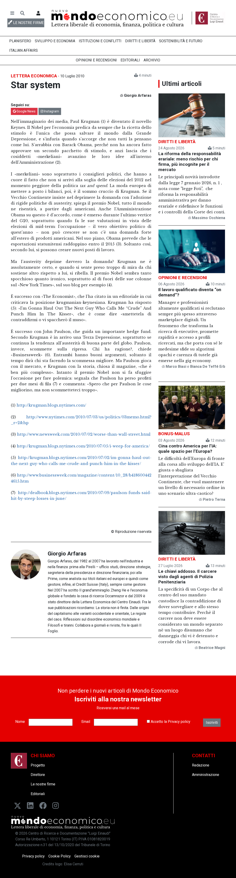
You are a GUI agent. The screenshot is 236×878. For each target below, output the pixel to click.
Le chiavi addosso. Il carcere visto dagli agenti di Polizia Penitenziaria (187, 577)
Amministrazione (205, 774)
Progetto (38, 765)
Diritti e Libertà (140, 41)
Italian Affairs (23, 50)
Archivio (152, 60)
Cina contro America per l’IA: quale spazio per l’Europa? (187, 448)
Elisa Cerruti (73, 864)
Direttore (38, 774)
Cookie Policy (59, 856)
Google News (25, 111)
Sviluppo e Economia (55, 41)
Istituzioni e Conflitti (100, 41)
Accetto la (170, 721)
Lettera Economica (34, 75)
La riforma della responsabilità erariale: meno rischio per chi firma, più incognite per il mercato (189, 161)
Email (85, 721)
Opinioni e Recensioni (96, 60)
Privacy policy (179, 721)
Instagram (51, 111)
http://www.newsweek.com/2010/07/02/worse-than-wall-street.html (83, 434)
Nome (20, 721)
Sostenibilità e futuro (180, 41)
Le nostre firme (43, 784)
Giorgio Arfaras (67, 553)
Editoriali (130, 60)
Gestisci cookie (87, 856)
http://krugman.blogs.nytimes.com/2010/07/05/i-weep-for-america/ (83, 446)
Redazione (200, 765)
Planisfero (20, 41)
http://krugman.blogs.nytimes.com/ (51, 405)
